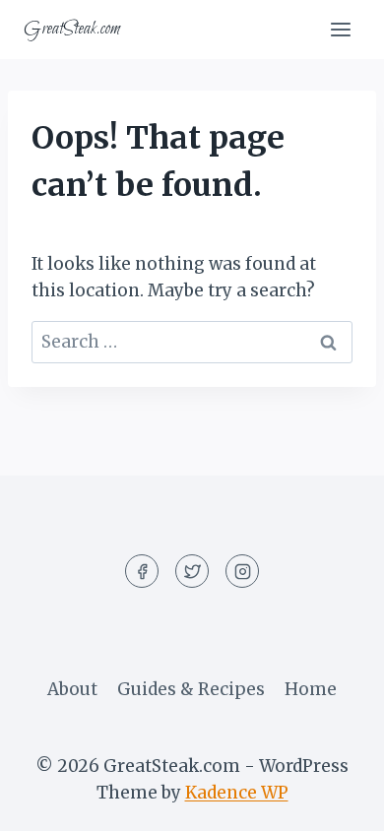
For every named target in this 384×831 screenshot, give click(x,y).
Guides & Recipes (191, 689)
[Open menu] (340, 29)
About (72, 689)
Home (311, 689)
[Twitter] (192, 571)
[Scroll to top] (334, 801)
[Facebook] (142, 571)
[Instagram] (242, 571)
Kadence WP (236, 792)
